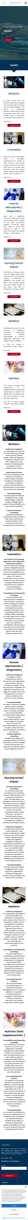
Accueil (6, 27)
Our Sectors (13, 27)
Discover (8, 40)
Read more (7, 121)
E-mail (3, 1165)
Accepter (14, 1205)
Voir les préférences (14, 1214)
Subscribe (9, 1176)
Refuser (14, 1210)
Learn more (14, 125)
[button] (25, 1187)
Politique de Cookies (7, 1218)
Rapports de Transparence (18, 1218)
